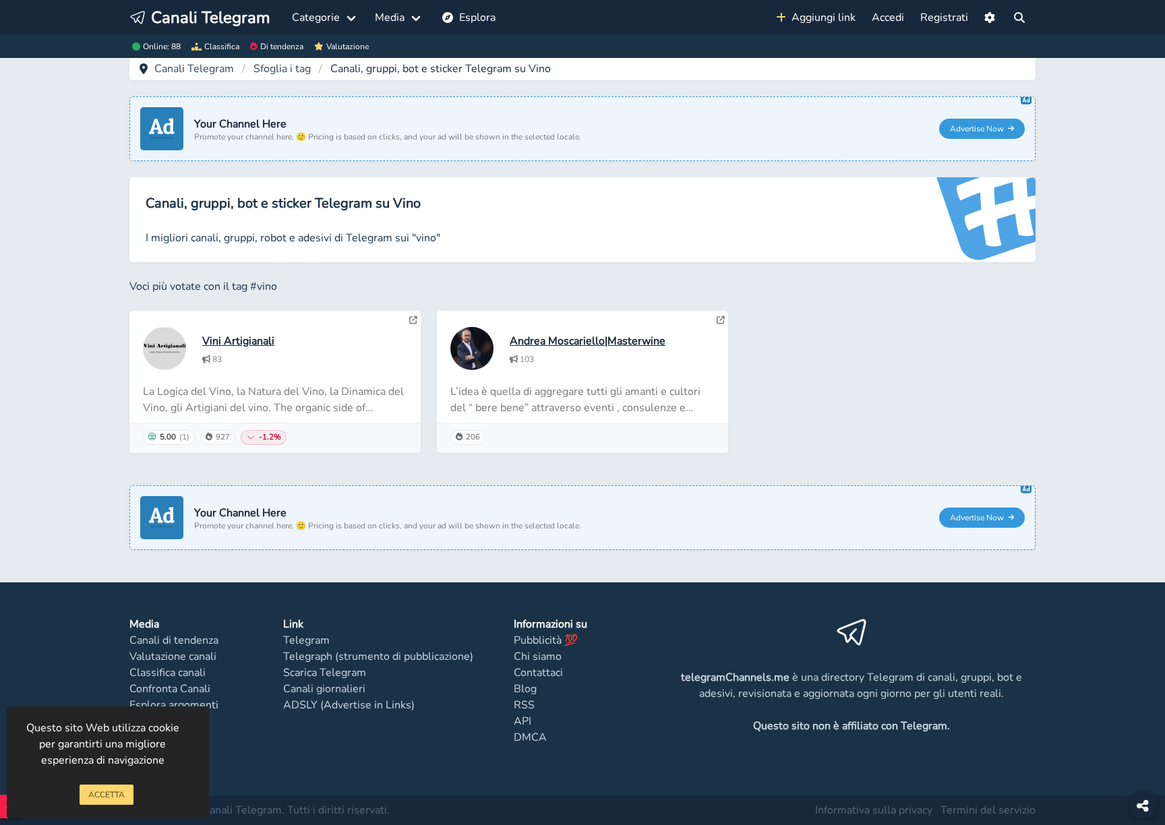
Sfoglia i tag (282, 68)
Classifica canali (167, 672)
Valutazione (347, 46)
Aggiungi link (821, 17)
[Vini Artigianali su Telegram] (413, 320)
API (522, 721)
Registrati (944, 17)
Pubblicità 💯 (546, 640)
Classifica (221, 46)
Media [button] (390, 17)
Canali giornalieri (324, 688)
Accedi (888, 17)
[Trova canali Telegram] (1019, 17)
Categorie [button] (316, 17)
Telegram (306, 640)
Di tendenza (281, 46)
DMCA (530, 737)
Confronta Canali (169, 688)
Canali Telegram (194, 68)
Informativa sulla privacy (873, 810)
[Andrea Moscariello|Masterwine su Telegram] (721, 320)
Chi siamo (538, 656)
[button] (989, 17)
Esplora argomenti (173, 705)
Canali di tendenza (173, 640)
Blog (525, 688)
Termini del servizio (988, 810)
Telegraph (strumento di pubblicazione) (378, 656)
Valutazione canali (172, 656)
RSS (524, 705)
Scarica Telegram (324, 672)
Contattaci (538, 672)
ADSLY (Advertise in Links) (349, 705)
